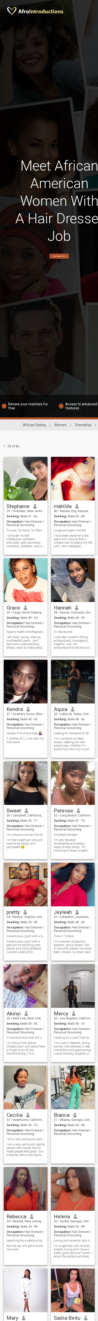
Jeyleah (63, 912)
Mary (12, 1318)
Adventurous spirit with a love (26, 936)
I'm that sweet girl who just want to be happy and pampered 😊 (24, 843)
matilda (63, 506)
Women (60, 425)
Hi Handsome (63, 632)
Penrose (63, 811)
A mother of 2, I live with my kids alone (25, 740)
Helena (62, 1217)
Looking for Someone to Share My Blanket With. (73, 733)
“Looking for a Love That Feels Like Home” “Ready (73, 1037)
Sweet (14, 811)
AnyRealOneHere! (65, 835)
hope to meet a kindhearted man (26, 632)
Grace (13, 608)
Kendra (15, 709)
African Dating (34, 425)
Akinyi (14, 1014)
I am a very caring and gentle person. (26, 1139)
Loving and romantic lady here (73, 1240)
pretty (13, 912)
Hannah (62, 608)
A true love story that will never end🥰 (26, 1037)
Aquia (60, 709)
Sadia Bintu (67, 1318)
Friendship (83, 425)
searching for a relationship (24, 1240)
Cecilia (15, 1115)
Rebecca (16, 1217)
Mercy (61, 1014)
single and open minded (70, 530)
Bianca (62, 1115)
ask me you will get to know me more (25, 1247)
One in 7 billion (64, 936)
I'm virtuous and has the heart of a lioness (26, 835)
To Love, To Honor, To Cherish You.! (26, 530)
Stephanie (18, 506)
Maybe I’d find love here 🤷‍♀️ (24, 733)
